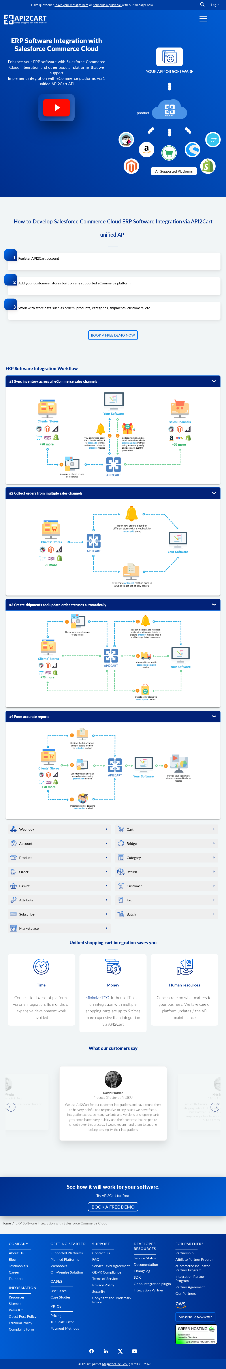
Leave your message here (71, 5)
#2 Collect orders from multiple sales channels (45, 493)
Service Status (145, 1258)
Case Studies (60, 1297)
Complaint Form (21, 1329)
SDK (137, 1277)
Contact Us (101, 1253)
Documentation (146, 1264)
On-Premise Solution (67, 1272)
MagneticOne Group (116, 1364)
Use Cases (58, 1291)
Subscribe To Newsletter (195, 1317)
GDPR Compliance (106, 1272)
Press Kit (16, 1310)
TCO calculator (62, 1322)
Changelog (142, 1271)
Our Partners (185, 1293)
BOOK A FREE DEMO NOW (113, 335)
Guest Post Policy (22, 1316)
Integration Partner (148, 1290)
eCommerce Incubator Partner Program (192, 1268)
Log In (215, 5)
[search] (202, 7)
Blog (12, 1259)
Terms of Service (105, 1278)
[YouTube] (134, 1352)
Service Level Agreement (111, 1266)
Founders (16, 1278)
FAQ (95, 1259)
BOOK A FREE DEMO (113, 1206)
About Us (16, 1253)
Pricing (56, 1315)
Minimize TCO (97, 998)
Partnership (184, 1253)
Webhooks (59, 1266)
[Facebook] (91, 1352)
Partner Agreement (190, 1287)
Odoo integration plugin (152, 1283)
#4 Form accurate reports (29, 716)
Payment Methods (65, 1328)
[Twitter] (120, 1352)
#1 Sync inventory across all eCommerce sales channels (53, 381)
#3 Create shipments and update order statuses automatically (57, 605)
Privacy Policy (103, 1285)
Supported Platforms (67, 1253)
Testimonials (18, 1266)
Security (98, 1291)
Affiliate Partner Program (194, 1259)
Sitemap (15, 1303)
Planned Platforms (65, 1259)
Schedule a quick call (107, 5)
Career (14, 1272)
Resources (16, 1297)
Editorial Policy (20, 1323)
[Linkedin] (106, 1352)
